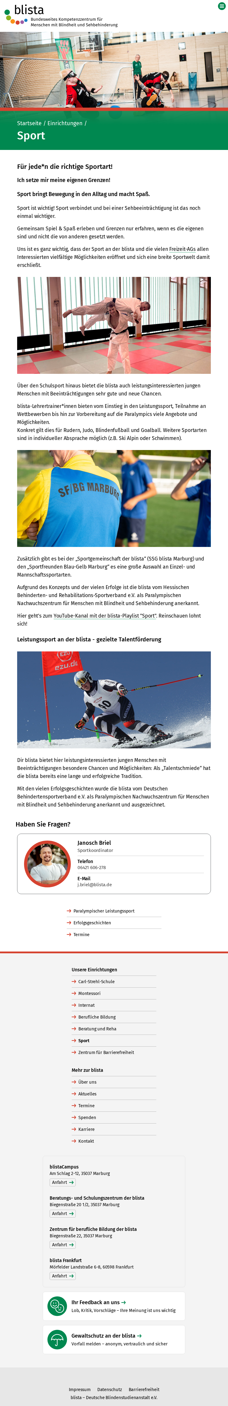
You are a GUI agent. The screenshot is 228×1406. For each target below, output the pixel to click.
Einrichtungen (64, 123)
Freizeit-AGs (182, 249)
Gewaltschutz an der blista (103, 1336)
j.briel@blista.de (94, 885)
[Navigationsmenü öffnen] (222, 6)
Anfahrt (59, 1182)
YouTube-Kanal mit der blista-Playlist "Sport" (105, 616)
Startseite (29, 123)
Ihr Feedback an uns (95, 1302)
